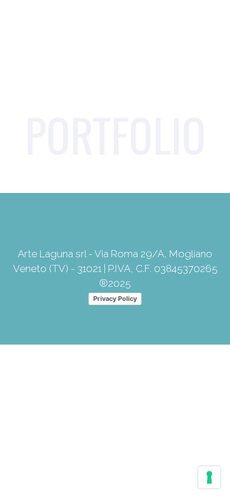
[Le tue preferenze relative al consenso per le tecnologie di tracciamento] (209, 477)
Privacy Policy (115, 298)
